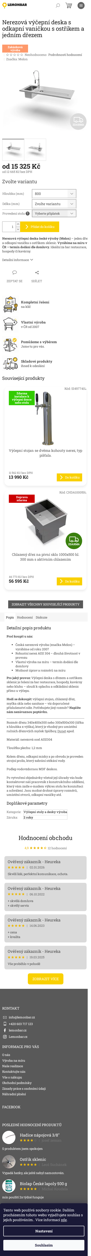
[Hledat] (57, 5)
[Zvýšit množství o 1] (18, 224)
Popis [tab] (10, 617)
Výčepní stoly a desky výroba (45, 812)
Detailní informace (15, 260)
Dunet (61, 731)
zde (64, 1219)
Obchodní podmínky (17, 1083)
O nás (6, 1055)
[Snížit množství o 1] (18, 229)
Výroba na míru (13, 1060)
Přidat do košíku (43, 227)
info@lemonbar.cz (22, 1017)
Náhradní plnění (14, 1094)
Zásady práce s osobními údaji (24, 1088)
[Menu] (81, 5)
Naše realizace (12, 1066)
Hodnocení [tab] (25, 617)
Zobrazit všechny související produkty (46, 604)
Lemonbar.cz (18, 1037)
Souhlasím (44, 1245)
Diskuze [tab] (41, 617)
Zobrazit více (45, 978)
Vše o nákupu (12, 1077)
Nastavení (44, 1231)
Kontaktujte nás (13, 1071)
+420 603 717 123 (21, 1024)
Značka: (17, 59)
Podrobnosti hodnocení (65, 55)
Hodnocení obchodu (45, 838)
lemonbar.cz (18, 1030)
